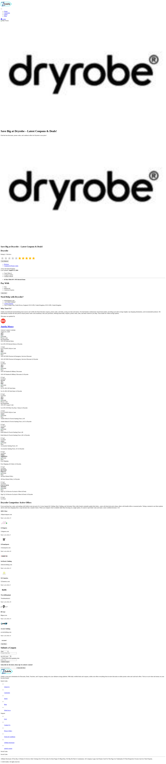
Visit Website (4, 261)
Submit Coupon (5, 661)
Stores (6, 14)
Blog (5, 16)
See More (3, 644)
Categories (7, 13)
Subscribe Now (21, 668)
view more (3, 293)
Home (6, 11)
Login (4, 19)
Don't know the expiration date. (11, 658)
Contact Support (8, 303)
